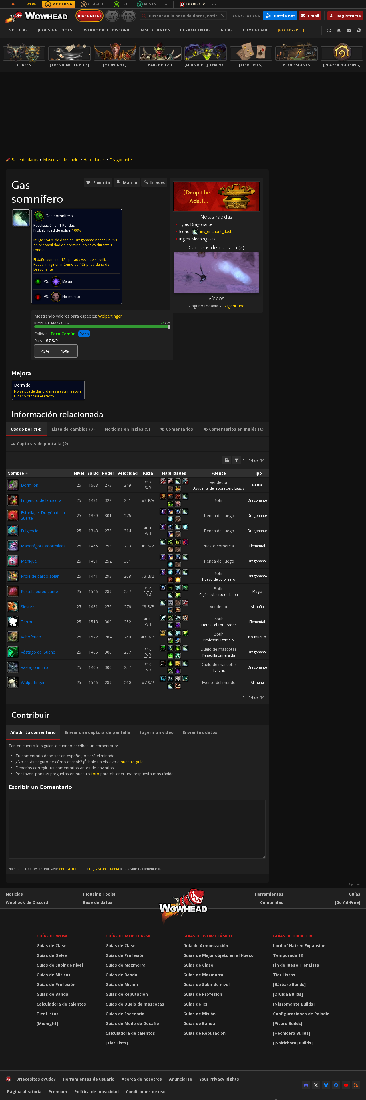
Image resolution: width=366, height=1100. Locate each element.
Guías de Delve (52, 955)
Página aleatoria (24, 1091)
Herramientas (269, 894)
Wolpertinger (110, 316)
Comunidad (255, 30)
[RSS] (356, 1085)
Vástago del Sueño (38, 652)
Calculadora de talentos (61, 1004)
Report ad (354, 884)
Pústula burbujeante (39, 591)
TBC (124, 4)
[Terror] (12, 621)
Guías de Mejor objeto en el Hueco (218, 955)
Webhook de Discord (107, 30)
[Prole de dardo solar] (12, 576)
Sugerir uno (234, 306)
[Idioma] (359, 30)
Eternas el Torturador (218, 624)
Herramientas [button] (195, 30)
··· (165, 4)
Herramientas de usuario (88, 1079)
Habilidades (94, 159)
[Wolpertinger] (12, 682)
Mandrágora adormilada (43, 546)
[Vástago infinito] (12, 667)
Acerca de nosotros (142, 1079)
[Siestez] (12, 606)
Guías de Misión (122, 984)
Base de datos (155, 30)
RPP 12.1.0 (112, 15)
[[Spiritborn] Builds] (293, 1043)
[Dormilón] (12, 485)
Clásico (96, 4)
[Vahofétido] (12, 636)
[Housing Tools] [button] (56, 30)
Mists (150, 4)
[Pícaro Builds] (287, 1023)
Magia (257, 591)
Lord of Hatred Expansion (299, 945)
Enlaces (157, 182)
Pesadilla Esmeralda (218, 655)
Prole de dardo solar (40, 576)
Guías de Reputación (127, 994)
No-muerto (257, 636)
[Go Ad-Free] (291, 30)
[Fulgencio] (12, 530)
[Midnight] (47, 1023)
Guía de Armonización (205, 945)
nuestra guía (132, 761)
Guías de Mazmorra (126, 965)
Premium (58, 1091)
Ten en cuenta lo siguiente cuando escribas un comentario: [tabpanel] (91, 807)
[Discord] (306, 1085)
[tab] (26, 429)
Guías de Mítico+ (54, 974)
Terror (27, 621)
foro (95, 773)
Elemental (257, 545)
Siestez (27, 606)
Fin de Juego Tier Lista (296, 965)
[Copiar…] (226, 460)
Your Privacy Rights (219, 1079)
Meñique (29, 561)
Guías (227, 30)
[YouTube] (346, 1085)
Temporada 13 (288, 955)
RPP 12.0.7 (128, 15)
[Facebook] (336, 1085)
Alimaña (257, 606)
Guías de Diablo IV (292, 936)
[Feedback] (349, 30)
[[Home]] (38, 16)
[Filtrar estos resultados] (236, 460)
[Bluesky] (326, 1085)
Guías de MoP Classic (129, 936)
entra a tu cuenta (72, 868)
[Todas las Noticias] (13, 4)
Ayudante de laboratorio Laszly (218, 488)
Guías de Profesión (56, 984)
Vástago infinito (35, 667)
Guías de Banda (52, 994)
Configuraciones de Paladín (301, 1013)
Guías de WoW (52, 936)
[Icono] (21, 218)
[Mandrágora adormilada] (12, 545)
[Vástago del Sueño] (12, 651)
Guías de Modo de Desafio (132, 1023)
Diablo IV (195, 4)
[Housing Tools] (99, 894)
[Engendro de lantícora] (12, 500)
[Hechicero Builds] (291, 1033)
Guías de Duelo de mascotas (135, 1004)
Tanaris (219, 670)
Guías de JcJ (195, 1004)
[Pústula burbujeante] (12, 591)
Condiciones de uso (146, 1091)
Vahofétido (31, 637)
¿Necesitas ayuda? (36, 1079)
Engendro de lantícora (41, 500)
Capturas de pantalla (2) (216, 247)
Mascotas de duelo (61, 159)
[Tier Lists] (117, 1043)
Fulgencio (30, 530)
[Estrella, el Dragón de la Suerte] (12, 515)
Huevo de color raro (218, 579)
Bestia (257, 485)
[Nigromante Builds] (294, 1004)
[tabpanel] (137, 578)
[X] (316, 1085)
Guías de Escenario (125, 1013)
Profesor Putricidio (218, 640)
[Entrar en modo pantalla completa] (329, 30)
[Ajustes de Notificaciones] (339, 30)
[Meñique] (12, 560)
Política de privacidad (96, 1091)
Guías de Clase (52, 945)
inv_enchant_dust (215, 231)
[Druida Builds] (288, 994)
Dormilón (29, 485)
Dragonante (121, 159)
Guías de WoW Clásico (207, 936)
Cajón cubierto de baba (218, 594)
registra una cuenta (104, 868)
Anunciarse (180, 1079)
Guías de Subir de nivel (60, 965)
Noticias (18, 30)
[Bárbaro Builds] (289, 984)
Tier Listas (48, 1013)
